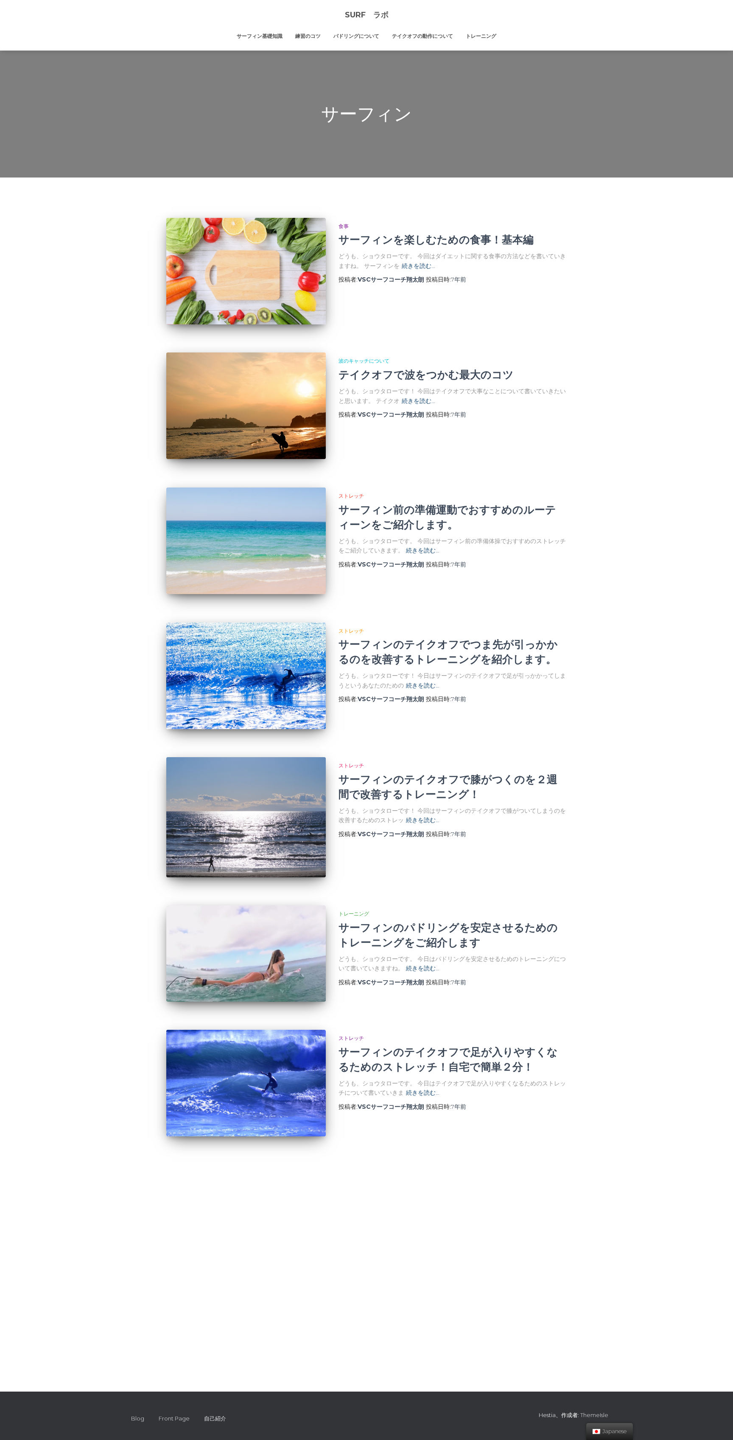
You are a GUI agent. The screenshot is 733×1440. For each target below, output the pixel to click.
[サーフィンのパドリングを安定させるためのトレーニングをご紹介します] (246, 953)
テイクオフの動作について (422, 36)
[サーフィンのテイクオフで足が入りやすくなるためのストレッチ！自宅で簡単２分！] (246, 1083)
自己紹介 (215, 1418)
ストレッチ (351, 496)
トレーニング (481, 36)
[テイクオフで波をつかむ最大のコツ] (246, 405)
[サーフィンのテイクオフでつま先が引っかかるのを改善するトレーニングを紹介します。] (246, 676)
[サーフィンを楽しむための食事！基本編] (246, 271)
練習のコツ (308, 36)
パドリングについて (356, 36)
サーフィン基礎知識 (260, 36)
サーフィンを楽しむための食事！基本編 (436, 239)
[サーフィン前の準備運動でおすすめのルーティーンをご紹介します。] (246, 541)
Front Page (174, 1418)
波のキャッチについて (364, 361)
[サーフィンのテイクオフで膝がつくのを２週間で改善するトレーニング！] (246, 817)
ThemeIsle (594, 1415)
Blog (137, 1418)
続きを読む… (418, 266)
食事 (344, 226)
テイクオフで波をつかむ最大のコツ (426, 374)
